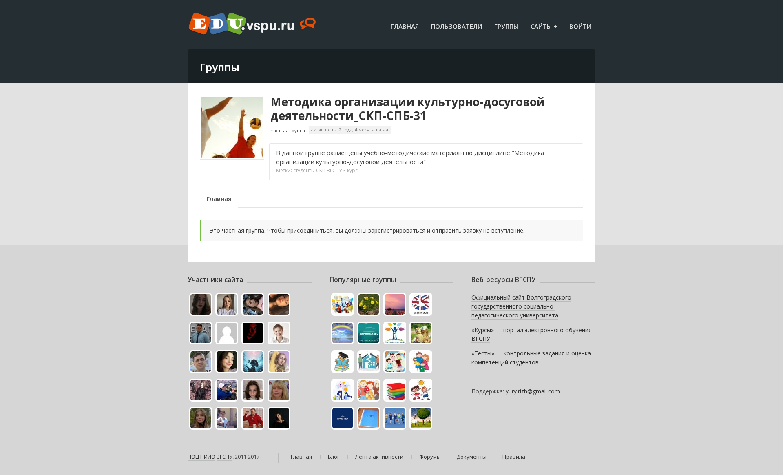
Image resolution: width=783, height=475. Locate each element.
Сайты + (544, 26)
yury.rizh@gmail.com (533, 391)
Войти (580, 26)
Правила (513, 456)
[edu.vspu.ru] (253, 24)
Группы (506, 26)
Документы (472, 456)
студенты (304, 170)
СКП (320, 170)
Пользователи (456, 26)
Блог (333, 456)
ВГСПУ (334, 170)
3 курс (350, 170)
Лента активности (379, 456)
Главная (405, 26)
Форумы (430, 456)
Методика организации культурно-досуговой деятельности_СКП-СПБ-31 (407, 108)
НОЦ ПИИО (201, 456)
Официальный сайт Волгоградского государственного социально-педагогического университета (521, 306)
